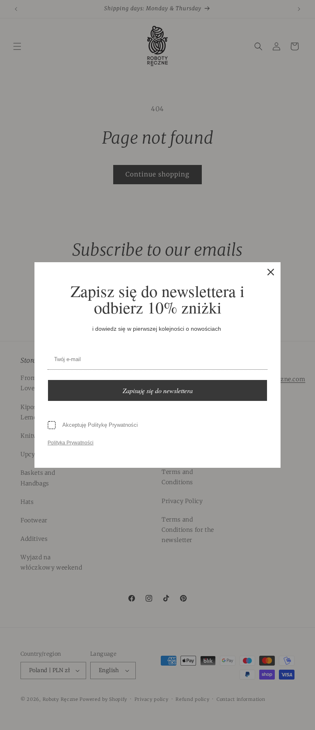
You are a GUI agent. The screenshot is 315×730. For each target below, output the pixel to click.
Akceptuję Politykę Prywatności (100, 425)
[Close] (271, 272)
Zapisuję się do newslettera (158, 390)
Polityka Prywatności (71, 443)
